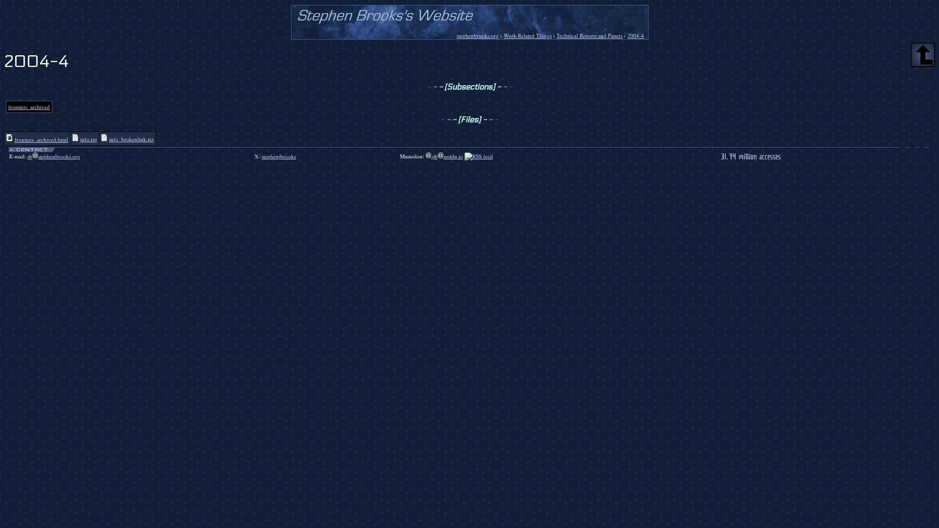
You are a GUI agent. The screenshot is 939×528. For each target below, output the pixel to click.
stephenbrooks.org (478, 35)
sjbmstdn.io (447, 156)
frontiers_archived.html (41, 139)
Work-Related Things (528, 35)
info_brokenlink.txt (131, 139)
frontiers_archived (29, 106)
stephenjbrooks (279, 156)
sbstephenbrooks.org (53, 156)
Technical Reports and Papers (590, 35)
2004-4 (635, 35)
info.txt (88, 139)
